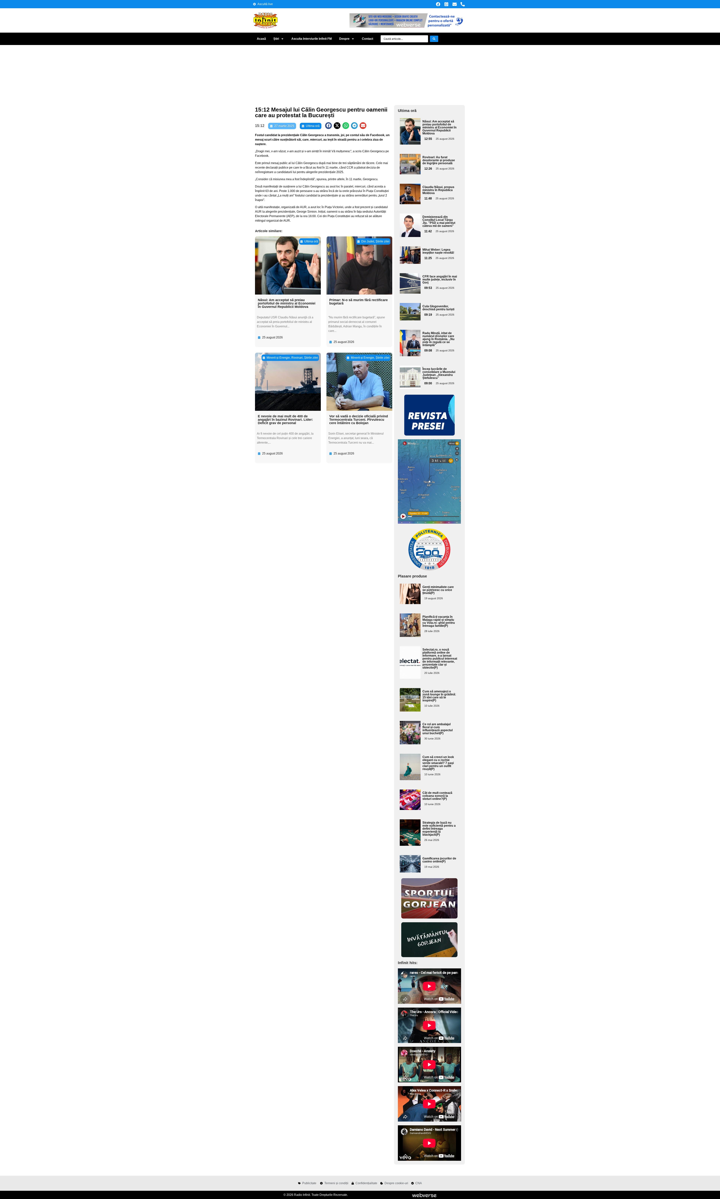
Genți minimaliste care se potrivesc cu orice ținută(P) (438, 590)
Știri (276, 38)
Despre (344, 38)
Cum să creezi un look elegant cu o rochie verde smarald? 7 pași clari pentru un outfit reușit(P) (438, 763)
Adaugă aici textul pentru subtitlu (410, 127)
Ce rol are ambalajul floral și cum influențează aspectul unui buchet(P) (437, 729)
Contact (367, 38)
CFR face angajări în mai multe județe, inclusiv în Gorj (439, 279)
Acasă (261, 38)
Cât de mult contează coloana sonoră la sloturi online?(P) (437, 795)
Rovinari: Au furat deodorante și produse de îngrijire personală (438, 160)
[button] (328, 125)
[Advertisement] (360, 73)
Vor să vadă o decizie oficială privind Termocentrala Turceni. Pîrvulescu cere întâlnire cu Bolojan (358, 419)
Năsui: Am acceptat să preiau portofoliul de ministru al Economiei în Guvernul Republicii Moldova (286, 303)
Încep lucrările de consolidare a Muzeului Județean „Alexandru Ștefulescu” (438, 373)
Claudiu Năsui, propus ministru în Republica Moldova (438, 190)
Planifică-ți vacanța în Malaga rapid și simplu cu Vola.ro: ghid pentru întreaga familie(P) (438, 621)
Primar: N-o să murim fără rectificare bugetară (358, 301)
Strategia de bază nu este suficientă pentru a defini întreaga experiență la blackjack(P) (439, 828)
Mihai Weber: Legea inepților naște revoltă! (438, 251)
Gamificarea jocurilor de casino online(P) (439, 860)
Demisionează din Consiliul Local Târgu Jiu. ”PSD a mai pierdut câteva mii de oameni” (438, 221)
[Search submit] (434, 39)
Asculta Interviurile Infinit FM (311, 38)
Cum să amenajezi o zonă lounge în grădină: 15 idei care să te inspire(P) (439, 696)
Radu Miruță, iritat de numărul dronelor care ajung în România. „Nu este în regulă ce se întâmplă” (438, 339)
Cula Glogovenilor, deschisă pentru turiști (438, 308)
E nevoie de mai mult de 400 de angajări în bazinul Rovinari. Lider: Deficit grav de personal (285, 419)
